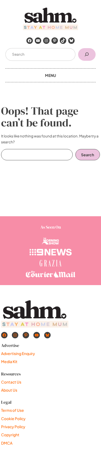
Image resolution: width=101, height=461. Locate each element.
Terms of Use (12, 410)
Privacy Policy (13, 426)
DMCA (6, 443)
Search (87, 154)
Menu (50, 75)
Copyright (10, 434)
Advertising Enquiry (18, 353)
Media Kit (9, 361)
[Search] (87, 54)
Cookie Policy (13, 418)
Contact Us (11, 382)
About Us (9, 390)
